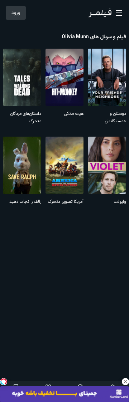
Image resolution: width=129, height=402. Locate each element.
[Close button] (125, 381)
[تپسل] (3, 381)
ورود (15, 12)
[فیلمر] (100, 13)
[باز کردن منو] (119, 13)
